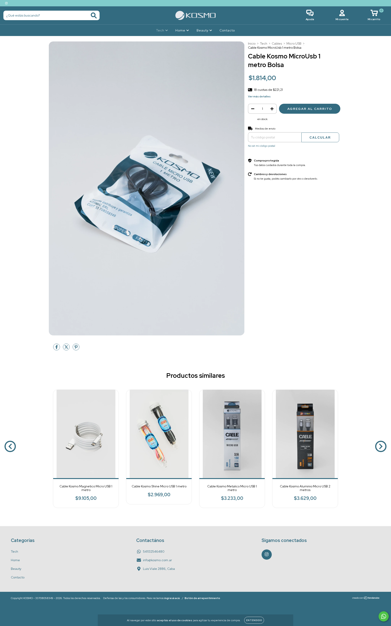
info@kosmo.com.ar (157, 560)
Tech (160, 30)
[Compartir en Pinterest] (76, 349)
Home (180, 30)
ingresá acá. (172, 598)
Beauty (203, 30)
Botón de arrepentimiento (202, 598)
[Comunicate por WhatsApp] (384, 616)
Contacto (227, 30)
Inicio (251, 43)
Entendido (254, 620)
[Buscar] (93, 15)
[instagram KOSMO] (6, 3)
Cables (277, 43)
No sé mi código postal (261, 146)
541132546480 (154, 551)
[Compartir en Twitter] (66, 349)
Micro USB (293, 43)
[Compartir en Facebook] (57, 349)
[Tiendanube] (366, 598)
